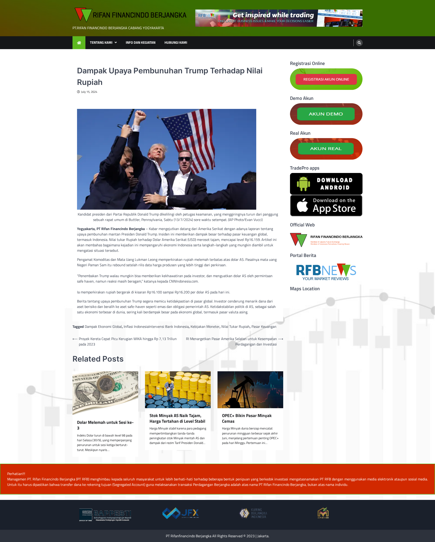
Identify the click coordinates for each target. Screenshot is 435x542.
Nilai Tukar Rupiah (235, 326)
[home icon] (78, 42)
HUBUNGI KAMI (175, 42)
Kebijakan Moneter (205, 326)
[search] (359, 42)
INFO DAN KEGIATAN (140, 42)
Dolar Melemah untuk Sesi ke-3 (105, 425)
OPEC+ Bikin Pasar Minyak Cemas (247, 418)
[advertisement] (278, 18)
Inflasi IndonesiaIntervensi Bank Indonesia (156, 326)
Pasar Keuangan (263, 326)
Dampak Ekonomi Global (103, 326)
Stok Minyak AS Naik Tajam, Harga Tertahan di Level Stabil (177, 418)
